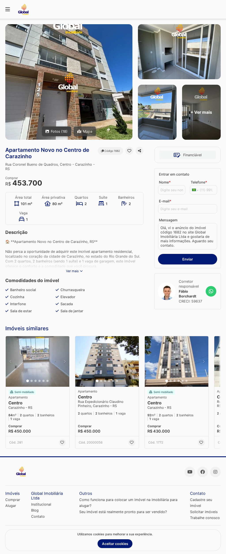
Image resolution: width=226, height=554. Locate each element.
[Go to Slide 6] (47, 381)
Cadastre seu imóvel (201, 502)
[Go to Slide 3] (35, 381)
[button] (37, 361)
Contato (38, 516)
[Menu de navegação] (7, 9)
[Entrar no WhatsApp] (211, 291)
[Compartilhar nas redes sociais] (139, 151)
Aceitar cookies (115, 543)
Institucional (41, 504)
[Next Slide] (64, 361)
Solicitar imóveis (204, 512)
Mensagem (168, 220)
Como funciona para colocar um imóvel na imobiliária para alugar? (128, 502)
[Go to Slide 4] (39, 381)
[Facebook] (202, 472)
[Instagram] (215, 472)
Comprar (12, 499)
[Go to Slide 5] (43, 381)
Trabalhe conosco (205, 517)
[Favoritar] (129, 151)
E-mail (165, 201)
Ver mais (72, 271)
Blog (35, 510)
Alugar (10, 505)
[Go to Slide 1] (27, 381)
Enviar (187, 259)
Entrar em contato (174, 174)
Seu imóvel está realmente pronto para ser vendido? (123, 512)
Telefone (199, 182)
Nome (165, 182)
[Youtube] (190, 472)
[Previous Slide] (10, 361)
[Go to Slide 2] (31, 381)
